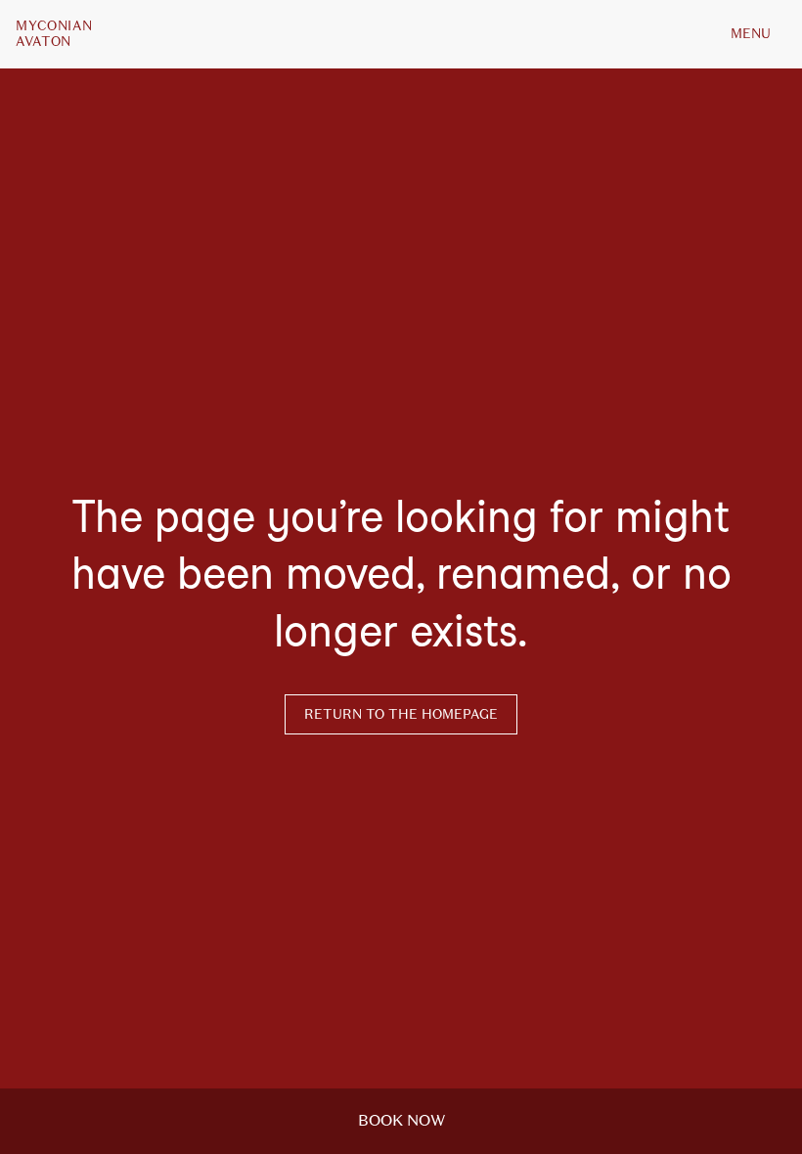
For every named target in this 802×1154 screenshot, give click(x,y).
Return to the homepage (401, 714)
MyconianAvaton (54, 34)
